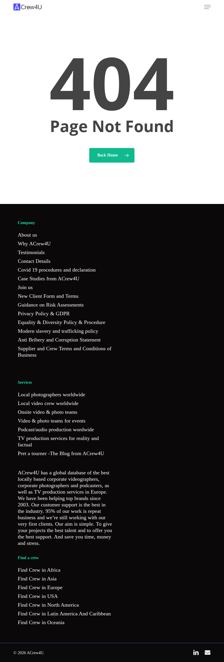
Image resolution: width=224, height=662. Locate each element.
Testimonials (31, 252)
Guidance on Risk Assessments (51, 305)
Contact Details (34, 261)
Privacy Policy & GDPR (44, 313)
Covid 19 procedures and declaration (57, 270)
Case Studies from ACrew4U (48, 278)
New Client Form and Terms (48, 296)
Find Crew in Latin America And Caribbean (64, 614)
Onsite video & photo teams (47, 412)
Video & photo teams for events (51, 421)
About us (27, 235)
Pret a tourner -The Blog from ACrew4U (61, 453)
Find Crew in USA (38, 596)
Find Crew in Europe (40, 587)
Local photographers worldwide (51, 394)
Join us (25, 287)
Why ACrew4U (34, 244)
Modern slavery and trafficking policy (58, 331)
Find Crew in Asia (37, 579)
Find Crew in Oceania (41, 622)
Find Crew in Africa (39, 570)
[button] (207, 7)
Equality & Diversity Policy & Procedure (61, 322)
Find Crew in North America (48, 605)
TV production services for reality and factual (58, 441)
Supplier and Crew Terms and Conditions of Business (64, 352)
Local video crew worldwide (48, 403)
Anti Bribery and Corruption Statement (59, 340)
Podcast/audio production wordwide (56, 429)
